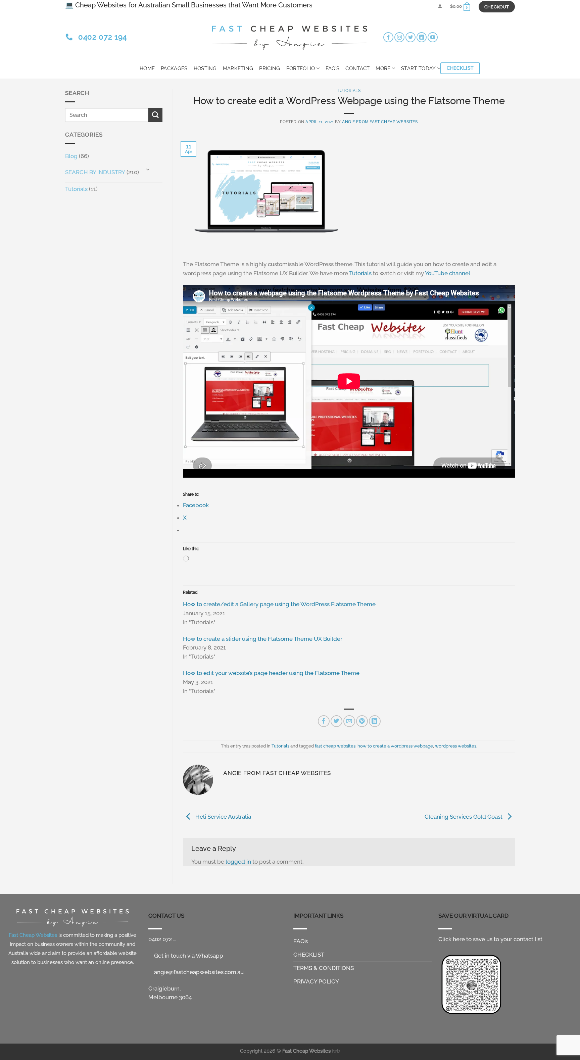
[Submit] (155, 115)
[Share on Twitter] (336, 721)
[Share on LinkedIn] (375, 721)
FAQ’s (333, 68)
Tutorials (76, 189)
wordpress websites (455, 746)
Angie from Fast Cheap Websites (380, 121)
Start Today (418, 68)
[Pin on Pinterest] (362, 721)
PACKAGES (174, 68)
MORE (383, 68)
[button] (440, 6)
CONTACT (357, 68)
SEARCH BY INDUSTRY (95, 172)
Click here (451, 939)
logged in (238, 861)
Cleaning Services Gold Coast (464, 816)
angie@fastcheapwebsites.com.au (198, 972)
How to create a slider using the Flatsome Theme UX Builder (262, 638)
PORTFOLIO (300, 68)
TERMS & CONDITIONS (323, 968)
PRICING (269, 68)
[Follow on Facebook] (388, 37)
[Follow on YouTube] (433, 37)
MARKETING (238, 68)
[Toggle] (147, 170)
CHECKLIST (308, 954)
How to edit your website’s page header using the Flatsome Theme (271, 673)
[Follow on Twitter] (410, 37)
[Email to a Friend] (349, 721)
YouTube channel (447, 273)
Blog (71, 156)
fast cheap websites (335, 746)
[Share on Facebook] (324, 721)
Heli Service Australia (222, 816)
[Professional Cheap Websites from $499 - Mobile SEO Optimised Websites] (290, 35)
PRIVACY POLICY (316, 981)
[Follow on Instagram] (399, 37)
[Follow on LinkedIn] (422, 37)
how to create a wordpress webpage (395, 746)
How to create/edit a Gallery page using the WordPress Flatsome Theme (279, 604)
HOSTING (205, 68)
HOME (147, 68)
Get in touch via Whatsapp (188, 955)
